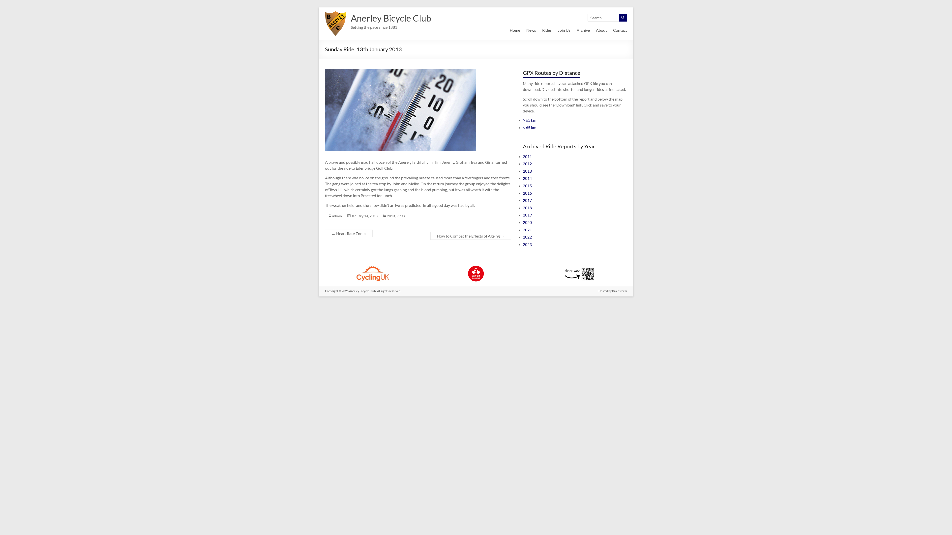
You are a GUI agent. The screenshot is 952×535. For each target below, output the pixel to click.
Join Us (564, 30)
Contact (620, 30)
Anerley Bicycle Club (391, 18)
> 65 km (529, 120)
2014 (527, 178)
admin (337, 216)
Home (515, 30)
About (601, 30)
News (531, 30)
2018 (527, 207)
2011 (527, 156)
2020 (527, 222)
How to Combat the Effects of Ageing (471, 236)
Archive (583, 30)
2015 (527, 185)
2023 (527, 244)
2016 (527, 193)
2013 (391, 216)
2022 (527, 237)
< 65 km (529, 127)
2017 (527, 200)
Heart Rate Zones (348, 233)
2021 (527, 229)
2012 (527, 163)
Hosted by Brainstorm (612, 291)
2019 (527, 215)
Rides (547, 30)
